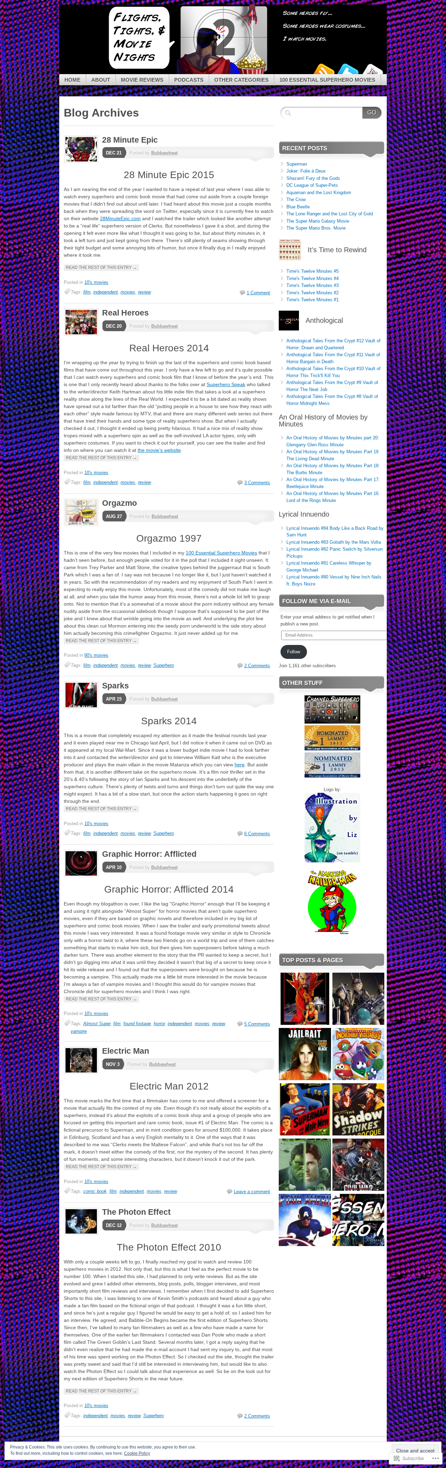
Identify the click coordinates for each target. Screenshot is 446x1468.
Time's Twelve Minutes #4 (312, 278)
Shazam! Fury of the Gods (313, 178)
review (144, 292)
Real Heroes (125, 312)
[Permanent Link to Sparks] (83, 707)
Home (72, 80)
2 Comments (257, 665)
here (239, 764)
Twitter (348, 71)
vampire (79, 1031)
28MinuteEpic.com (120, 218)
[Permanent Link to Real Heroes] (83, 334)
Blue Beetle (298, 206)
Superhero (163, 665)
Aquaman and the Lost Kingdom (318, 192)
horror (159, 1023)
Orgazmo (119, 503)
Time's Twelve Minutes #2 (312, 292)
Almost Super (96, 1023)
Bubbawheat (164, 152)
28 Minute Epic (130, 139)
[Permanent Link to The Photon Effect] (83, 1233)
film (87, 292)
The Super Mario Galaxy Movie (317, 221)
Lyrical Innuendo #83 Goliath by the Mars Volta (333, 542)
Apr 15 (114, 699)
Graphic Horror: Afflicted (149, 854)
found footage (137, 1023)
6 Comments (257, 833)
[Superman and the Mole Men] (305, 1110)
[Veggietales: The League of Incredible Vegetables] (358, 1055)
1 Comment (258, 292)
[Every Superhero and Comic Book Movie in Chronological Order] (305, 1000)
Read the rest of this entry (101, 267)
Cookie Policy (137, 1453)
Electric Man (125, 1050)
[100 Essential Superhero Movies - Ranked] (358, 1221)
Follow (293, 651)
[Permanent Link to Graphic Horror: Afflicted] (83, 875)
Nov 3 (113, 1064)
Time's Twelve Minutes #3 (312, 285)
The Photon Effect (136, 1211)
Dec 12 (114, 1225)
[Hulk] (305, 1165)
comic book (95, 1191)
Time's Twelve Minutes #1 (312, 299)
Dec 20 (114, 326)
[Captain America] (305, 1221)
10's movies (96, 282)
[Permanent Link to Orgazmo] (83, 524)
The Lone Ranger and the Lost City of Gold (329, 213)
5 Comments (257, 1024)
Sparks (115, 685)
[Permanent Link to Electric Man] (83, 1072)
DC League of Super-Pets (312, 185)
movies (128, 292)
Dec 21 (114, 152)
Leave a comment (252, 1191)
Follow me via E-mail (316, 601)
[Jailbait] (305, 1055)
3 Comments (257, 482)
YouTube (372, 71)
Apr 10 (114, 867)
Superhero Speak (226, 384)
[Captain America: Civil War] (358, 1165)
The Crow (296, 199)
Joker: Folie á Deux (306, 171)
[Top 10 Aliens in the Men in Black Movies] (358, 1000)
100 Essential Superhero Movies (327, 80)
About (100, 80)
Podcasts (188, 80)
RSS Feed (323, 71)
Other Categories (241, 80)
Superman (296, 164)
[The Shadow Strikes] (358, 1110)
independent (105, 292)
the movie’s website (159, 450)
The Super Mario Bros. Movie (316, 228)
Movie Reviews (142, 80)
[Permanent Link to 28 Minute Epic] (83, 161)
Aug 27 (114, 516)
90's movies (96, 655)
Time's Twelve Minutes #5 (312, 271)
